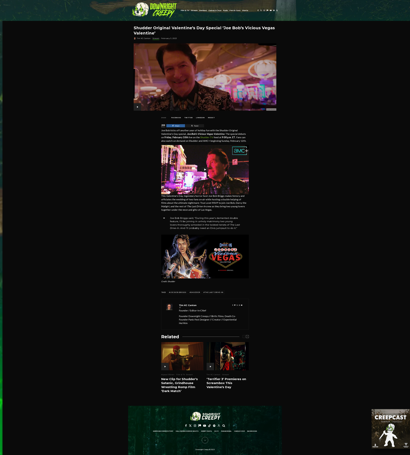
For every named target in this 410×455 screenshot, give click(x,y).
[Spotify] (273, 10)
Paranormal (226, 431)
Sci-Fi (216, 431)
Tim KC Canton (144, 38)
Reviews (203, 10)
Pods (225, 10)
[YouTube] (270, 10)
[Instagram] (264, 10)
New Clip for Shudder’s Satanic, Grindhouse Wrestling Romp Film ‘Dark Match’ (179, 385)
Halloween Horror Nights (187, 431)
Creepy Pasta (206, 431)
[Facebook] (258, 10)
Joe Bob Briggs (178, 292)
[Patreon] (267, 10)
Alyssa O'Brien (167, 375)
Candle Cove (239, 431)
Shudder (195, 292)
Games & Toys (215, 10)
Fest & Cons (235, 10)
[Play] (205, 169)
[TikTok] (209, 425)
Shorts (245, 10)
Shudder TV (206, 137)
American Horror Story (163, 431)
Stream (194, 10)
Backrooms (252, 431)
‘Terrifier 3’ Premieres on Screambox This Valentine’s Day (226, 383)
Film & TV (185, 10)
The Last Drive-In (214, 292)
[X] (261, 10)
